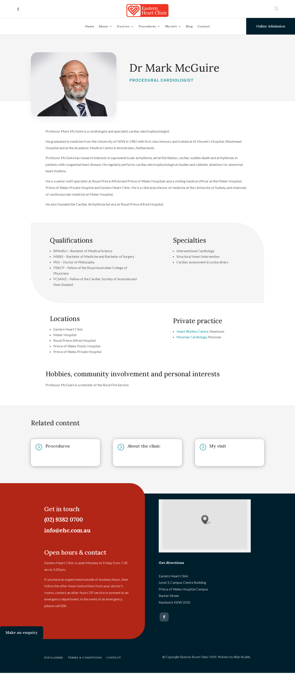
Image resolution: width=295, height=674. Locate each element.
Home (89, 26)
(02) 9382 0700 (63, 519)
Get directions (171, 562)
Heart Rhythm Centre (192, 331)
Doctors (123, 26)
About (103, 26)
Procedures (147, 26)
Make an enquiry (22, 632)
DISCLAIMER (53, 657)
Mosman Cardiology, (191, 337)
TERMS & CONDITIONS (85, 657)
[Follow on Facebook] (18, 9)
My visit (171, 26)
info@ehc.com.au (67, 530)
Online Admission (270, 26)
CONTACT (113, 657)
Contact (203, 26)
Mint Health (241, 657)
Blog (189, 26)
